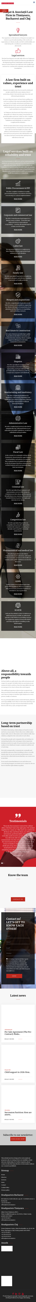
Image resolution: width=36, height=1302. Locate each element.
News (2, 1182)
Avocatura (7, 1110)
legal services (30, 163)
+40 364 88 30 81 (6, 1234)
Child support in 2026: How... (17, 1072)
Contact (3, 1185)
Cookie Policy (5, 1187)
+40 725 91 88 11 (5, 1203)
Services (3, 1180)
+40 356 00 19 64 (6, 1236)
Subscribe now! (18, 1139)
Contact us (18, 899)
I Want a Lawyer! (4, 10)
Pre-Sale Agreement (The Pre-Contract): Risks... (18, 1033)
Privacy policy (5, 1190)
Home (3, 1174)
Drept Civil (7, 1070)
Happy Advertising (24, 1298)
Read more (18, 199)
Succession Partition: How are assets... (18, 1113)
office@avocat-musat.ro (8, 1204)
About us (3, 1177)
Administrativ (8, 1029)
